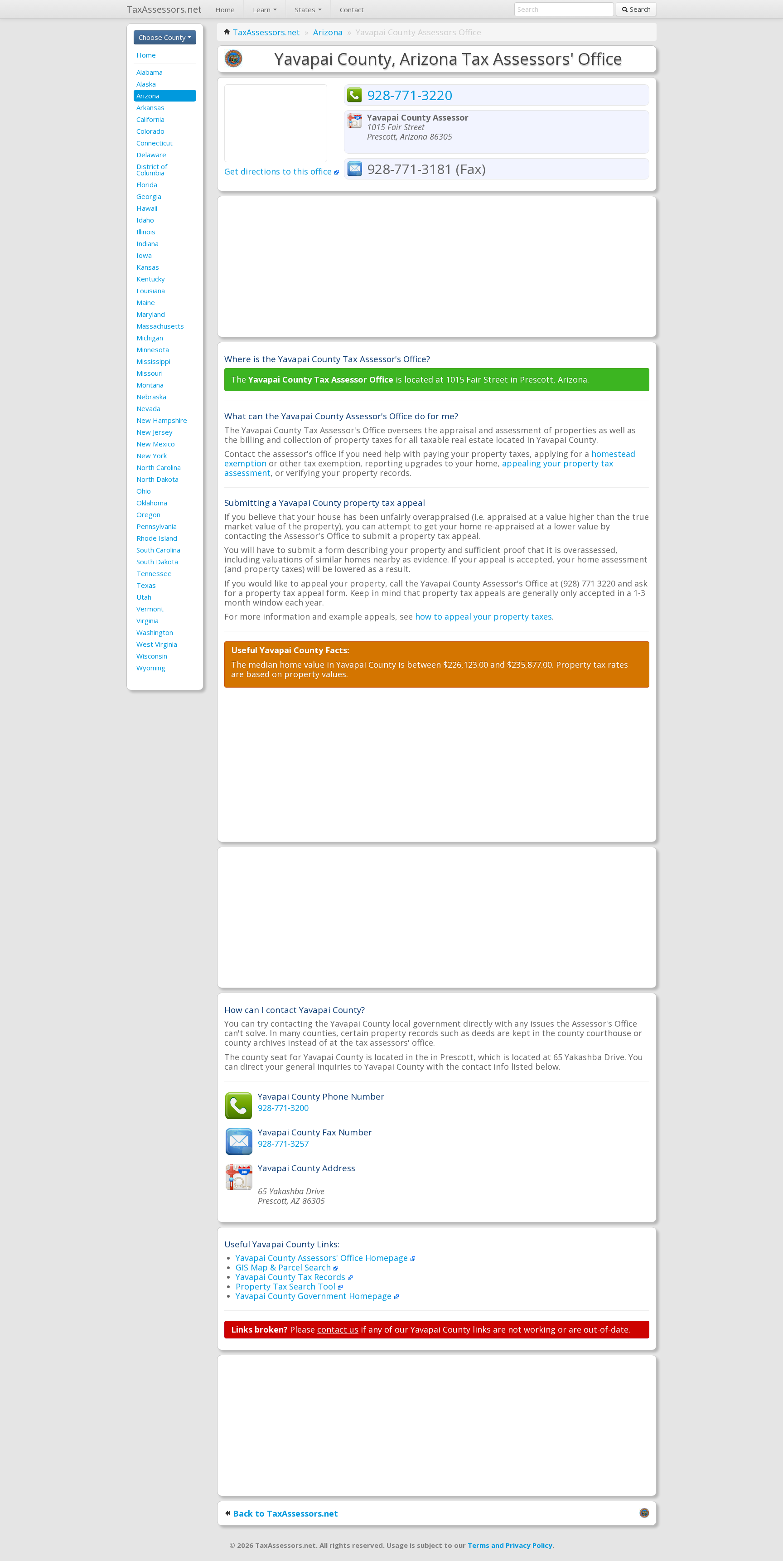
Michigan (149, 337)
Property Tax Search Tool (287, 1286)
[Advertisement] (437, 266)
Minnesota (152, 349)
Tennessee (154, 573)
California (150, 119)
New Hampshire (161, 420)
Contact (352, 9)
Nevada (148, 408)
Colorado (150, 131)
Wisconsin (151, 655)
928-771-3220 (409, 95)
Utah (143, 596)
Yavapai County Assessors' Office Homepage (323, 1257)
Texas (146, 585)
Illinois (145, 231)
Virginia (147, 620)
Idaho (145, 219)
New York (151, 455)
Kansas (147, 266)
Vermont (150, 608)
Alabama (149, 72)
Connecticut (154, 142)
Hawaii (146, 208)
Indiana (147, 243)
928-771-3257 (283, 1143)
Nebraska (151, 396)
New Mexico (155, 443)
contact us (337, 1329)
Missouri (149, 373)
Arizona (148, 95)
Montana (150, 384)
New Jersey (154, 431)
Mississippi (153, 361)
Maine (145, 302)
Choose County (163, 37)
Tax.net (164, 9)
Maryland (150, 314)
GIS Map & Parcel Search (284, 1267)
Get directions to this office (279, 171)
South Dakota (157, 561)
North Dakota (157, 479)
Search (639, 9)
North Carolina (158, 467)
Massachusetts (160, 325)
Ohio (143, 490)
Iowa (144, 255)
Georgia (148, 196)
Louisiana (150, 290)
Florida (146, 184)
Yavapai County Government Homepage (315, 1295)
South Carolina (158, 549)
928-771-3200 (283, 1107)
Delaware (151, 154)
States (306, 9)
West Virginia (156, 644)
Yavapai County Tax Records (292, 1276)
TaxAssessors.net (266, 32)
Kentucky (150, 278)
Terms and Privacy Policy (510, 1545)
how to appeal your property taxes (483, 616)
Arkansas (150, 107)
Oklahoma (151, 502)
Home (225, 9)
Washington (154, 632)
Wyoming (150, 667)
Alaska (146, 83)
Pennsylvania (156, 526)
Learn (262, 9)
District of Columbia (151, 169)
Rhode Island (156, 538)
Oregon (148, 514)
